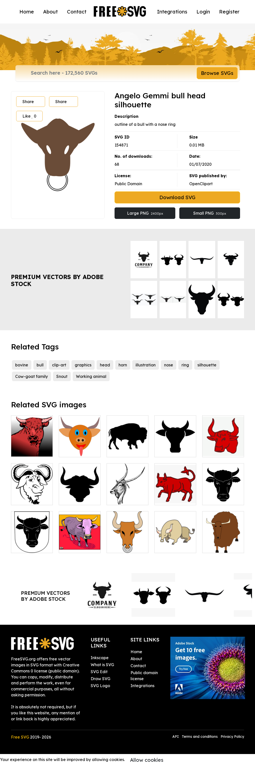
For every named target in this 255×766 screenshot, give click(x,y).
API (176, 736)
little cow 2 (74, 546)
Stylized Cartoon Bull (175, 543)
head (105, 364)
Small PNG (209, 213)
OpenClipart (201, 183)
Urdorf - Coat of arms (223, 495)
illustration (145, 364)
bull (40, 364)
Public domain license (144, 675)
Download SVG (177, 197)
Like (29, 116)
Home (26, 11)
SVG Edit (99, 671)
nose (168, 364)
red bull (167, 498)
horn (123, 364)
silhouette (206, 364)
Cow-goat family (31, 376)
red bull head (221, 450)
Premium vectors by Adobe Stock (57, 280)
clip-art (59, 364)
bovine (21, 364)
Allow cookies (146, 760)
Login (203, 11)
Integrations (172, 11)
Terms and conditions (200, 736)
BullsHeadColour (128, 546)
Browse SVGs (217, 73)
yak (211, 546)
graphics (83, 364)
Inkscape (100, 657)
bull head (25, 450)
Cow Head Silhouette (175, 447)
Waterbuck (123, 498)
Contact (76, 11)
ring (185, 364)
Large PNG (145, 213)
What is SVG (102, 664)
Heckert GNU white (32, 495)
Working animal (91, 376)
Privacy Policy (232, 736)
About (50, 11)
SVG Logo (100, 685)
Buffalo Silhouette (127, 447)
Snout (61, 376)
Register (229, 11)
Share (28, 101)
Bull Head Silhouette (80, 495)
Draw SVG (100, 678)
